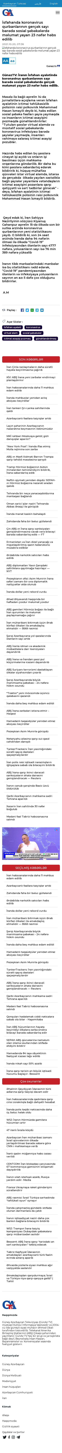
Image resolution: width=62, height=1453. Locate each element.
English (54, 3)
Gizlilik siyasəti (10, 1426)
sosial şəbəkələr (32, 333)
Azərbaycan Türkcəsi (14, 3)
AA (5, 61)
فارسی (38, 3)
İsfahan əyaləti (12, 327)
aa (12, 61)
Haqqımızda (9, 1421)
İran (4, 1398)
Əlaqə (5, 1415)
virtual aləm (11, 333)
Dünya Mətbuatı (11, 1375)
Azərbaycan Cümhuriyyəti (17, 1392)
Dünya (6, 1370)
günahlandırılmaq (46, 338)
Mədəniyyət (9, 1381)
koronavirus (33, 327)
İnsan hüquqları (11, 1386)
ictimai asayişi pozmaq (17, 338)
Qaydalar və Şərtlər (13, 1432)
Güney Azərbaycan (13, 1364)
